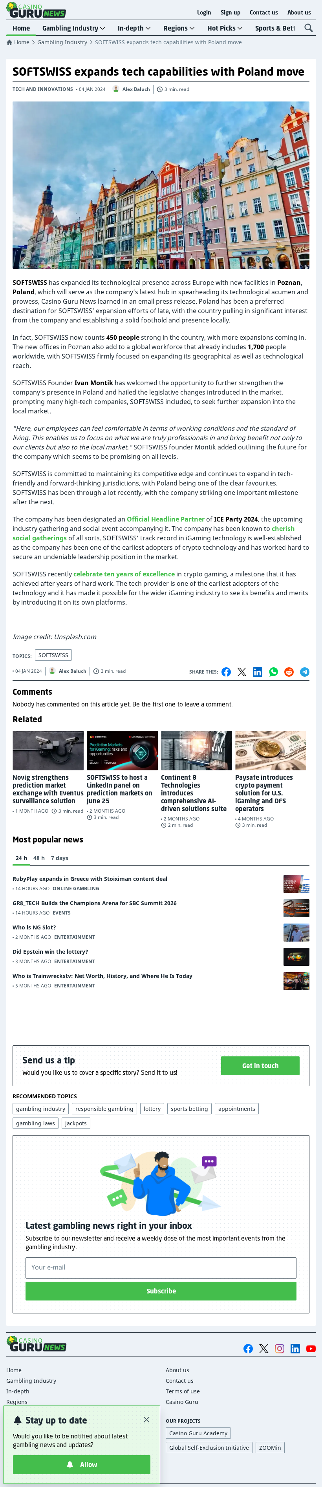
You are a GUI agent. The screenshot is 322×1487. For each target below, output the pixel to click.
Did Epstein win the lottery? (50, 951)
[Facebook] (226, 672)
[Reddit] (289, 672)
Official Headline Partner (166, 519)
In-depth (131, 28)
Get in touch (260, 1065)
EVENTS (62, 912)
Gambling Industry (70, 28)
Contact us (264, 12)
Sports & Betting (280, 28)
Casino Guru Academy (198, 1433)
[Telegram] (304, 672)
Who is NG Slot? (34, 927)
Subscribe (161, 1291)
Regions (175, 28)
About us (299, 12)
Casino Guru (182, 1401)
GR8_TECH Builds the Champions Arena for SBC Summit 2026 (95, 903)
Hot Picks (221, 28)
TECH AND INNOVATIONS (43, 89)
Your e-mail (48, 1267)
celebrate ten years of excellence (124, 574)
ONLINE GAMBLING (76, 888)
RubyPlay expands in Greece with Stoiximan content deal (90, 878)
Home (21, 28)
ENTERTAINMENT (74, 937)
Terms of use (183, 1391)
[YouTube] (311, 1348)
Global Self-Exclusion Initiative (209, 1447)
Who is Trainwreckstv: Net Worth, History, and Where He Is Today (102, 976)
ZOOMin (270, 1447)
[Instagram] (279, 1348)
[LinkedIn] (257, 672)
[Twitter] (242, 672)
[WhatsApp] (273, 672)
